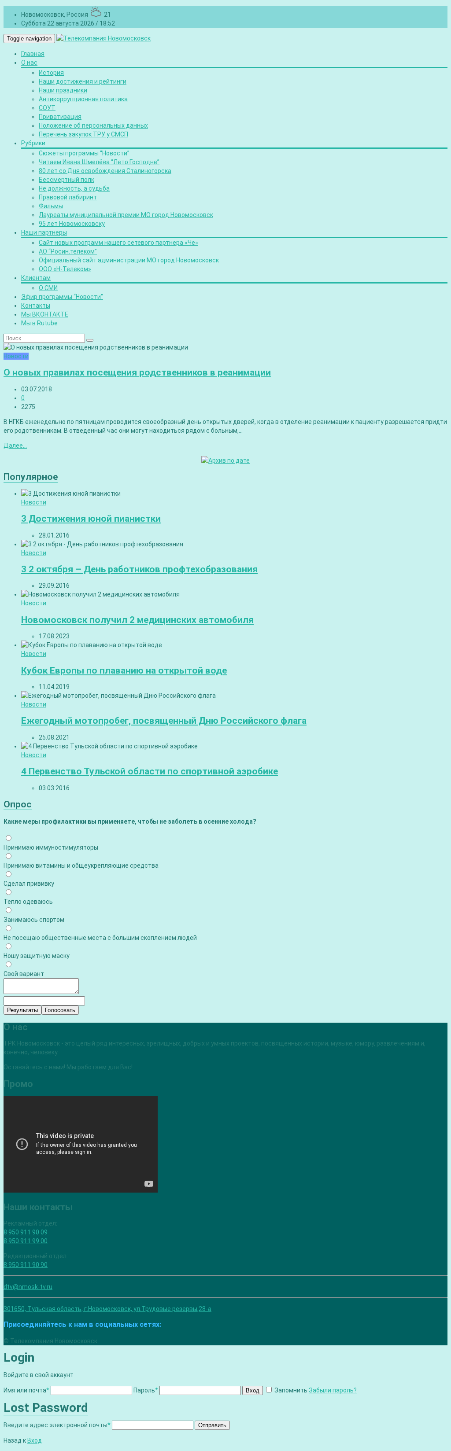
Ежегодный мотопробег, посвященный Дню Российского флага (164, 720)
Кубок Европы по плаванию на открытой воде (124, 670)
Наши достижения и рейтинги (82, 81)
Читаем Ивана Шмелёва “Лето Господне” (99, 162)
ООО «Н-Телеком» (65, 269)
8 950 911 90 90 (26, 1264)
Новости (16, 356)
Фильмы (51, 206)
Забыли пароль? (333, 1390)
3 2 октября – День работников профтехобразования (139, 569)
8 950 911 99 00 (26, 1241)
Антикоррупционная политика (83, 99)
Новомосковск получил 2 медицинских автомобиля (137, 620)
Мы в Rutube (39, 323)
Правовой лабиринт (68, 197)
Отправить (212, 1425)
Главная (32, 53)
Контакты (35, 305)
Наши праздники (63, 90)
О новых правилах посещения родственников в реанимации (137, 372)
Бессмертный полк (66, 179)
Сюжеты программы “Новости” (84, 153)
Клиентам (36, 277)
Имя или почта (26, 1390)
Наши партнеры (44, 232)
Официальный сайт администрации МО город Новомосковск (129, 260)
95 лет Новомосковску (72, 223)
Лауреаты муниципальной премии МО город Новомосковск (126, 214)
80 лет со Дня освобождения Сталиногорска (105, 170)
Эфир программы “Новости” (62, 296)
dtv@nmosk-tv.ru (28, 1286)
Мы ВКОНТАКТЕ (44, 314)
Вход (252, 1390)
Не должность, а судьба (74, 188)
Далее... (15, 445)
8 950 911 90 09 (26, 1232)
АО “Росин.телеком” (68, 251)
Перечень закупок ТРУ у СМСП (83, 134)
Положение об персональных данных (93, 125)
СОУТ (47, 107)
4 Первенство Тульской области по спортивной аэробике (149, 771)
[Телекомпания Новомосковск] (103, 38)
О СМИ (48, 287)
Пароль (145, 1390)
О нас (29, 62)
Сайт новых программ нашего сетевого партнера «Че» (118, 242)
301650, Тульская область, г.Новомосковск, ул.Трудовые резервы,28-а (107, 1308)
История (51, 72)
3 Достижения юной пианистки (91, 518)
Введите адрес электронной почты (57, 1425)
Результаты (22, 1010)
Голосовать (60, 1010)
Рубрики (33, 143)
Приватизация (60, 116)
